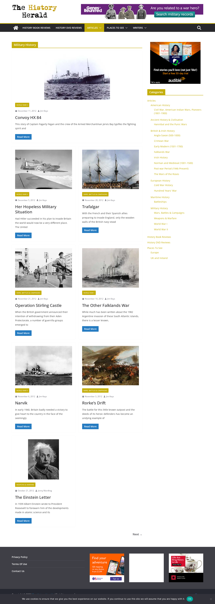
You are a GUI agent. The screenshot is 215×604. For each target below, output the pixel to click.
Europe (155, 252)
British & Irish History (163, 130)
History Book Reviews (36, 27)
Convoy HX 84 (28, 117)
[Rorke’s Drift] (110, 367)
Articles (92, 27)
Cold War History (163, 185)
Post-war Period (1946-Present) (171, 168)
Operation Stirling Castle (38, 305)
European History (160, 180)
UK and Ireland (159, 258)
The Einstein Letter (33, 497)
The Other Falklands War (105, 305)
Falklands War (162, 152)
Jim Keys (44, 110)
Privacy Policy (20, 557)
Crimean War (161, 140)
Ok (189, 598)
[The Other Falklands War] (110, 269)
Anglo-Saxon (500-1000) (167, 135)
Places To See (115, 27)
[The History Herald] (16, 28)
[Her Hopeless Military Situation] (43, 171)
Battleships (160, 201)
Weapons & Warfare (25, 485)
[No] (210, 599)
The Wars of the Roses (166, 174)
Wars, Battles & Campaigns (95, 194)
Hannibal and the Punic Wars (170, 124)
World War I (88, 293)
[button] (99, 27)
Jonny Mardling (45, 490)
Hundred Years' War (165, 190)
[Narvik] (43, 367)
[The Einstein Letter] (43, 460)
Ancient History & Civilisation (167, 119)
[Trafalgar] (110, 171)
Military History (159, 208)
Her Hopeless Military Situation (35, 209)
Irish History (161, 157)
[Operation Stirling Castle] (43, 269)
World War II (22, 105)
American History (160, 105)
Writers (138, 27)
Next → (137, 534)
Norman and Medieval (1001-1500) (173, 163)
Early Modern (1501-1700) (168, 146)
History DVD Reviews (69, 27)
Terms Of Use (19, 564)
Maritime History (160, 197)
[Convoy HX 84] (77, 78)
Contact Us (18, 571)
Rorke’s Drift (94, 403)
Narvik (21, 403)
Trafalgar (90, 206)
